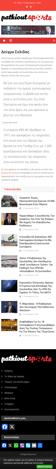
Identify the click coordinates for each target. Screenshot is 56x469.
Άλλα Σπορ (9, 398)
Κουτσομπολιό (11, 409)
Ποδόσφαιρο (10, 387)
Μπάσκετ (8, 392)
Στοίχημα (8, 403)
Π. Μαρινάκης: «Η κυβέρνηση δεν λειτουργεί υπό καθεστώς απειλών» (36, 307)
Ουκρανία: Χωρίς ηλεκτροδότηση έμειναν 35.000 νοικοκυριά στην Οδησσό (37, 201)
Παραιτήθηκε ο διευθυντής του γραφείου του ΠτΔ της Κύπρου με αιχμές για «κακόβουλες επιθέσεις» (37, 220)
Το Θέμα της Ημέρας (14, 376)
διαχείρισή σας (8, 172)
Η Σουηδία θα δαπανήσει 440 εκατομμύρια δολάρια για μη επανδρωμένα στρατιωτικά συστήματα (35, 241)
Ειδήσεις (8, 370)
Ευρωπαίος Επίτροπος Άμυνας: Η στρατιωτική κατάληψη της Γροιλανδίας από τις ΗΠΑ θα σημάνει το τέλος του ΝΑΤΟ (36, 287)
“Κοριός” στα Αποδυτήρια (16, 381)
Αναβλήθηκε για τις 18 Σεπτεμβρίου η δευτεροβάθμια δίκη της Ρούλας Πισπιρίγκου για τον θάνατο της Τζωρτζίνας (36, 326)
